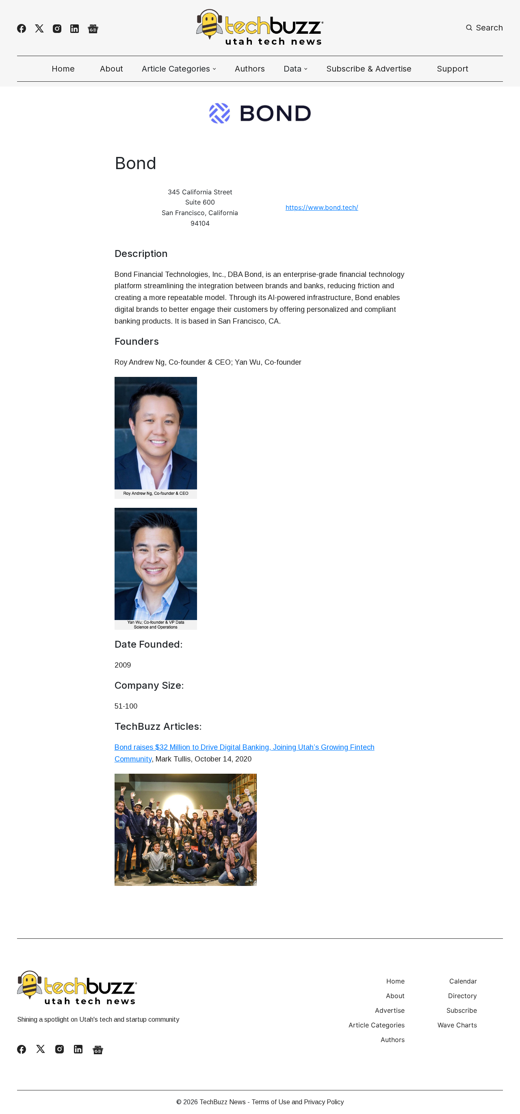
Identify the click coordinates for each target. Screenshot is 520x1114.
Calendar (463, 981)
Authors (250, 69)
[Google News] (93, 28)
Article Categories (377, 1025)
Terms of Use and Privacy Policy (297, 1102)
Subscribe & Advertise (369, 69)
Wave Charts (457, 1025)
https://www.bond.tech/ (322, 207)
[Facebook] (21, 28)
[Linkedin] (74, 28)
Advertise (390, 1010)
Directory (462, 995)
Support (452, 69)
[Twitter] (39, 28)
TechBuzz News (222, 1102)
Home (63, 69)
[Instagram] (57, 28)
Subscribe (461, 1010)
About (111, 69)
